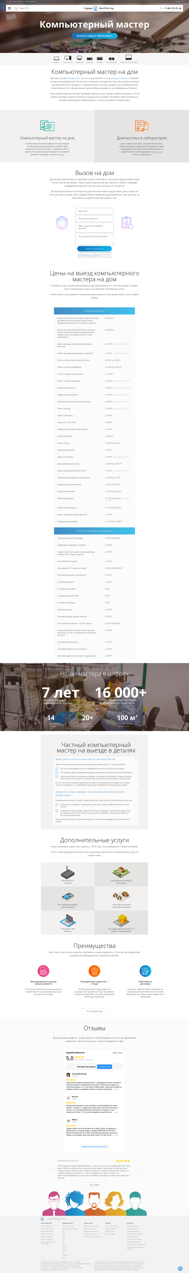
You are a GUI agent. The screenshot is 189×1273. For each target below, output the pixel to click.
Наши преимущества (133, 1231)
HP (63, 1242)
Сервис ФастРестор (94, 8)
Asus (63, 1237)
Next (138, 1169)
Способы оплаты (110, 1231)
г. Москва (177, 1)
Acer (63, 1231)
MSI (63, 1239)
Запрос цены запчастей (91, 1231)
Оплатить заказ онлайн (14, 1)
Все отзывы (94, 1185)
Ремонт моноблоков (47, 1234)
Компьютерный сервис (134, 1242)
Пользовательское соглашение (89, 255)
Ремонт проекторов (47, 1231)
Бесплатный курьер (90, 1229)
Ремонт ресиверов (46, 1237)
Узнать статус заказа (111, 1226)
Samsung (65, 1255)
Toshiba (64, 1250)
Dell (63, 1252)
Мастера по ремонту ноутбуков (136, 1244)
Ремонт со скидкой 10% (91, 1226)
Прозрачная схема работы (135, 1234)
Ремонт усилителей (47, 1239)
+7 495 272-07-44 (172, 8)
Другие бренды (78, 1268)
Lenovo (64, 1244)
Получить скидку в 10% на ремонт (94, 35)
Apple (64, 1234)
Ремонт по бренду (67, 1226)
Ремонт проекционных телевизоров (48, 1243)
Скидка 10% (24, 8)
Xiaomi (64, 1258)
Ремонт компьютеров (47, 1229)
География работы (132, 1237)
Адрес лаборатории (133, 1226)
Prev (50, 1169)
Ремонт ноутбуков (46, 1226)
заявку (61, 154)
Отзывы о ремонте (132, 1229)
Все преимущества (94, 1011)
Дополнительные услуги (70, 1229)
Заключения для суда (90, 1234)
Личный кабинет (30, 1)
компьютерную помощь (116, 78)
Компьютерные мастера (134, 1239)
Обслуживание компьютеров (93, 1237)
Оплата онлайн (110, 1234)
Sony (63, 1247)
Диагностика (157, 151)
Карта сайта (44, 1268)
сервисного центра (78, 78)
